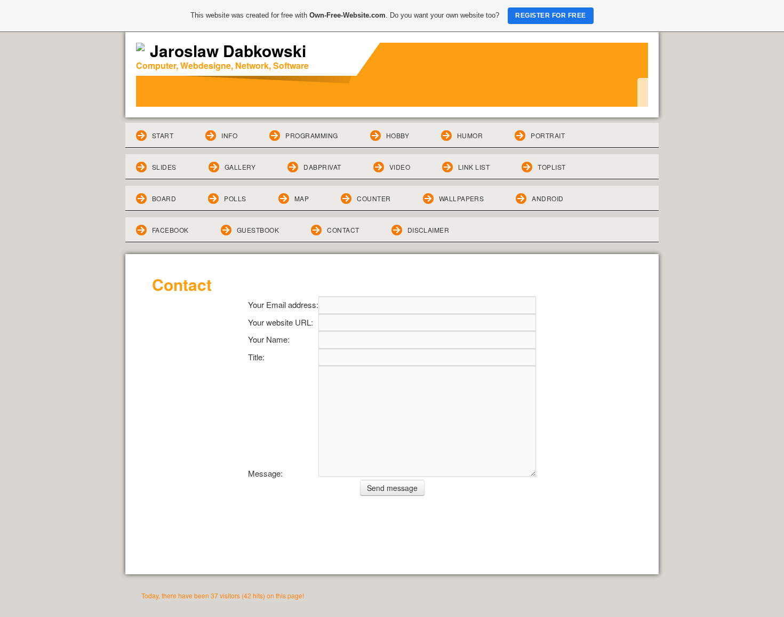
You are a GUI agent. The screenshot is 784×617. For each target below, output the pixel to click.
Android (547, 198)
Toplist (551, 166)
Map (301, 198)
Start (162, 135)
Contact (343, 229)
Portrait (548, 135)
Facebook (170, 229)
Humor (470, 135)
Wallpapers (461, 198)
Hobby (397, 135)
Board (164, 198)
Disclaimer (428, 229)
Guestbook (258, 229)
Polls (235, 198)
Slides (164, 166)
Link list (474, 166)
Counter (373, 198)
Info (229, 135)
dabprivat (322, 166)
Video (399, 166)
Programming (311, 135)
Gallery (240, 166)
